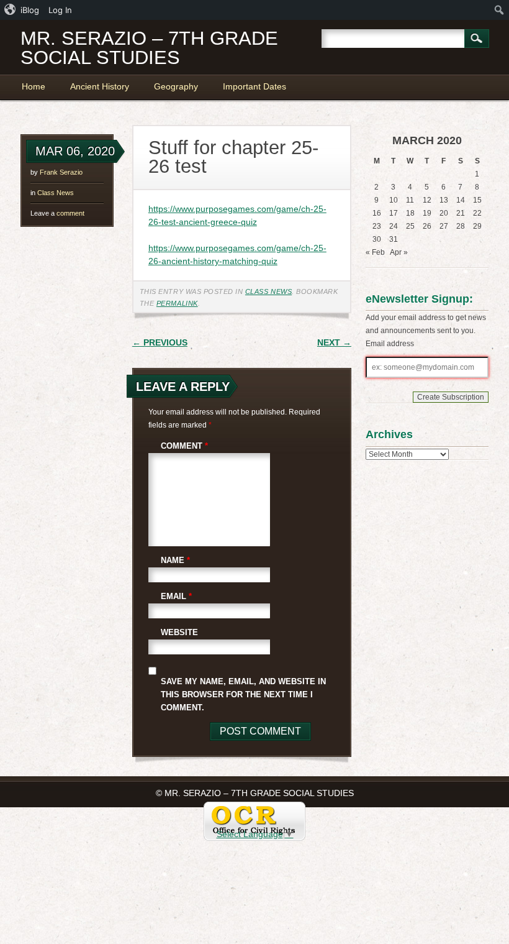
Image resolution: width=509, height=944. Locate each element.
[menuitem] (22, 10)
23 (376, 226)
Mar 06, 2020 (75, 151)
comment (57, 213)
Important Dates (254, 86)
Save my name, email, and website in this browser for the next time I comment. (243, 694)
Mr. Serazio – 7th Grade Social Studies (149, 47)
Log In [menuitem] (60, 10)
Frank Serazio (61, 172)
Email (176, 596)
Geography (176, 86)
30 (376, 239)
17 (393, 213)
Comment (184, 446)
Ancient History (99, 86)
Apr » (399, 252)
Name (175, 560)
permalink (177, 303)
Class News (55, 192)
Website (179, 632)
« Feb (375, 252)
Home (33, 86)
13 (443, 200)
